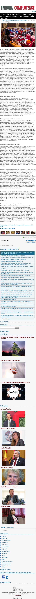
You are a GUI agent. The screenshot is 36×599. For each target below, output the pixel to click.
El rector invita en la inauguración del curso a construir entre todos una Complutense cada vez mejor (16, 253)
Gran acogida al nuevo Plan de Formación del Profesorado (15, 270)
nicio (34, 11)
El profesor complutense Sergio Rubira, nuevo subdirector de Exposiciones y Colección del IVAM (15, 297)
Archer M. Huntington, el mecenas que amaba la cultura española (16, 294)
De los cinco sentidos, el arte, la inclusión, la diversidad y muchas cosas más (16, 287)
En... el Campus (5, 546)
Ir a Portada (4, 322)
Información (18, 595)
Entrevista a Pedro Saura (7, 228)
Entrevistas (4, 406)
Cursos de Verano (6, 540)
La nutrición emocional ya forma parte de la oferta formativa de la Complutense (16, 302)
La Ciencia (4, 549)
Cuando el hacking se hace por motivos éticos (12, 261)
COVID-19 (4, 334)
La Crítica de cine (6, 551)
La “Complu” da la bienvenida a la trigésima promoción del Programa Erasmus (17, 312)
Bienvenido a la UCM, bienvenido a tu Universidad (13, 255)
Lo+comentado (9, 527)
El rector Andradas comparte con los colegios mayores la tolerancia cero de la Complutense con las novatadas (17, 309)
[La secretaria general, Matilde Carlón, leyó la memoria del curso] (27, 234)
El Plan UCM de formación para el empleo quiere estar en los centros (17, 290)
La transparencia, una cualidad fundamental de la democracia (15, 275)
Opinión (4, 559)
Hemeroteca (4, 331)
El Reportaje (5, 542)
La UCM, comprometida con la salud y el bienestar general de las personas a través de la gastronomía (16, 284)
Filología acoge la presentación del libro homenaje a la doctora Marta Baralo (17, 280)
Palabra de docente (6, 563)
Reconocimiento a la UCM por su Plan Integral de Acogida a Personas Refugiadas (17, 267)
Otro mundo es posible (7, 561)
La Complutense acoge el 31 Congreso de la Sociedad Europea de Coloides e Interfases (17, 316)
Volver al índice (7, 319)
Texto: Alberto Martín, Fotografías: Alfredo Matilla (14, 20)
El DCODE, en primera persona (8, 299)
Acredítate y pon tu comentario (31, 241)
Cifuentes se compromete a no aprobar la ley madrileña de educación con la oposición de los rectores (17, 305)
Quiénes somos (5, 570)
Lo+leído (3, 527)
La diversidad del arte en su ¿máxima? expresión (12, 277)
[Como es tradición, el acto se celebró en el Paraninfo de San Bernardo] (12, 234)
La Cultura (4, 553)
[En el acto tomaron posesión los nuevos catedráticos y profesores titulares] (17, 234)
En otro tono (5, 544)
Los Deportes (5, 557)
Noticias (4, 536)
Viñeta (3, 566)
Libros (3, 555)
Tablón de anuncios (6, 565)
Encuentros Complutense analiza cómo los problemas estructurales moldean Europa (17, 273)
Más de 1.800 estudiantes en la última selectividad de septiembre (16, 292)
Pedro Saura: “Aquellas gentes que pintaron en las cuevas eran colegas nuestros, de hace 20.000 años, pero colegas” (16, 264)
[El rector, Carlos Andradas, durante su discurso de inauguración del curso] (2, 234)
